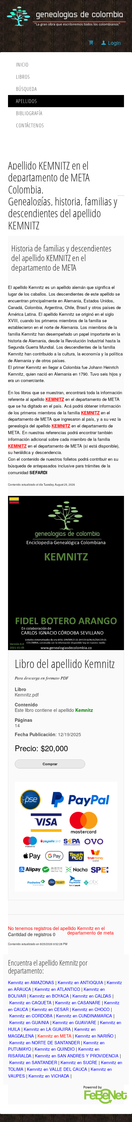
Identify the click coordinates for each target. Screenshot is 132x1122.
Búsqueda (26, 88)
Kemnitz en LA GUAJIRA (47, 1029)
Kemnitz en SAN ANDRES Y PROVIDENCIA (77, 1056)
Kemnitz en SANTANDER (33, 1062)
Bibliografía (29, 113)
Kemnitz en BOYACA (49, 996)
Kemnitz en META (54, 1036)
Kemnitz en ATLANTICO (57, 989)
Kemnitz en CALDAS (91, 996)
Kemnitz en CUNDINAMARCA (84, 1016)
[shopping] (91, 42)
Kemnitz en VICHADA (49, 1076)
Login (114, 42)
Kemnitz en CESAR (50, 1009)
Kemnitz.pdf (27, 694)
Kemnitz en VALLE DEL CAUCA (57, 1069)
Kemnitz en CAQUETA (30, 1002)
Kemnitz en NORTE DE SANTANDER (44, 1042)
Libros (23, 76)
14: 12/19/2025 (48, 729)
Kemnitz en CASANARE (78, 1002)
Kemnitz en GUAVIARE (74, 1022)
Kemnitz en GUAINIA (29, 1022)
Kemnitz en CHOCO (91, 1009)
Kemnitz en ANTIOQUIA (80, 982)
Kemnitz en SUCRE (79, 1062)
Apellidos (26, 101)
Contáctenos (30, 125)
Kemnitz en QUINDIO (55, 1049)
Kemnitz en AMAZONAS (31, 982)
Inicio (22, 64)
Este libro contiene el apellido (54, 710)
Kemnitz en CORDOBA (31, 1016)
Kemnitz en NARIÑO (94, 1036)
